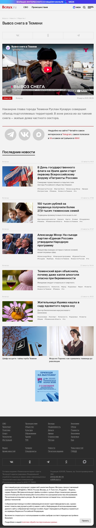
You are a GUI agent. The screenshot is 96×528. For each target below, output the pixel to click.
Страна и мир (53, 437)
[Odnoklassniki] (30, 462)
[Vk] (11, 462)
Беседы (51, 424)
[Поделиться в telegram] (78, 35)
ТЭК (26, 440)
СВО (25, 7)
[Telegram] (48, 462)
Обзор (73, 427)
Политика (6, 430)
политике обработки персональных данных (39, 522)
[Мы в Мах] (77, 7)
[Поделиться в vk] (17, 35)
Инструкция (7, 440)
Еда (72, 440)
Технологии (7, 437)
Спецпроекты (30, 451)
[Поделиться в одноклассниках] (48, 35)
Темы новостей (77, 448)
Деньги (51, 430)
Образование (30, 433)
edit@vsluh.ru (55, 480)
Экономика (75, 433)
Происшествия (40, 7)
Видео (5, 448)
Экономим (75, 424)
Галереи (28, 448)
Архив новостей (8, 451)
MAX (77, 138)
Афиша (51, 433)
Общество (21, 18)
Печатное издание (55, 451)
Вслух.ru (9, 7)
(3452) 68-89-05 (57, 477)
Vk (51, 138)
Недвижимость (54, 427)
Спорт (4, 433)
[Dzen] (66, 462)
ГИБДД (74, 451)
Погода (51, 440)
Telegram (67, 134)
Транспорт (6, 427)
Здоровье (75, 437)
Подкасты (75, 430)
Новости (13, 18)
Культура (29, 430)
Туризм (28, 437)
